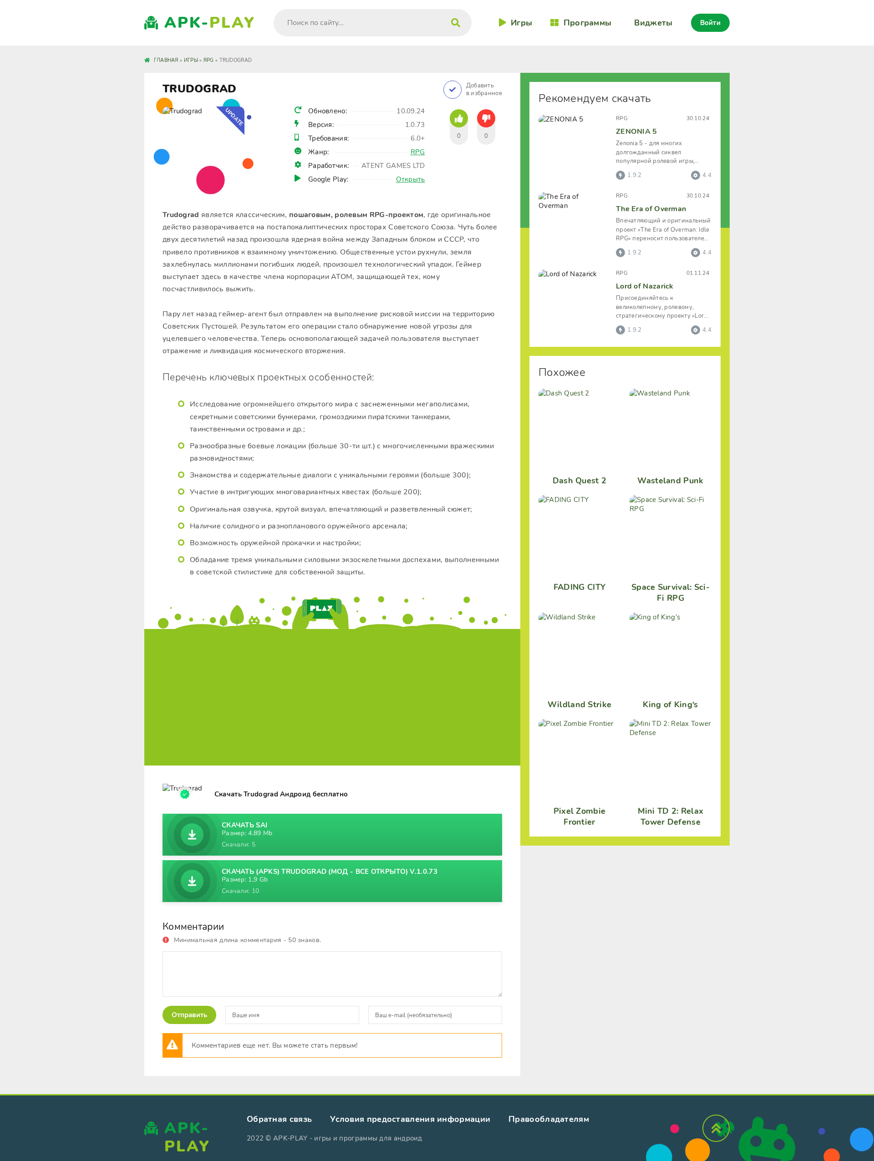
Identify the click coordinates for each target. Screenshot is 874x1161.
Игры (521, 22)
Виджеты (653, 22)
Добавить (484, 89)
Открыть (410, 179)
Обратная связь (279, 1119)
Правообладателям (548, 1119)
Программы (587, 22)
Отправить (189, 1014)
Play (209, 23)
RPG (418, 152)
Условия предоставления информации (410, 1119)
